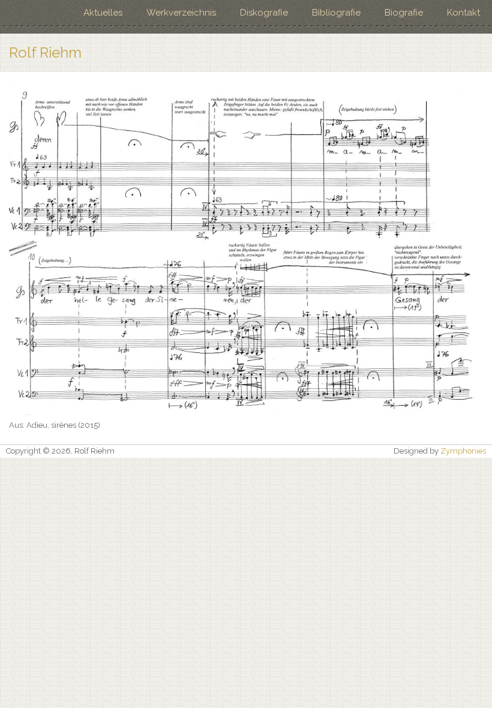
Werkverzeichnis (181, 12)
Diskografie (264, 12)
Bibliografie (336, 12)
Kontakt (463, 12)
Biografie (404, 12)
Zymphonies (463, 450)
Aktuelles (102, 12)
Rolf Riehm (45, 53)
